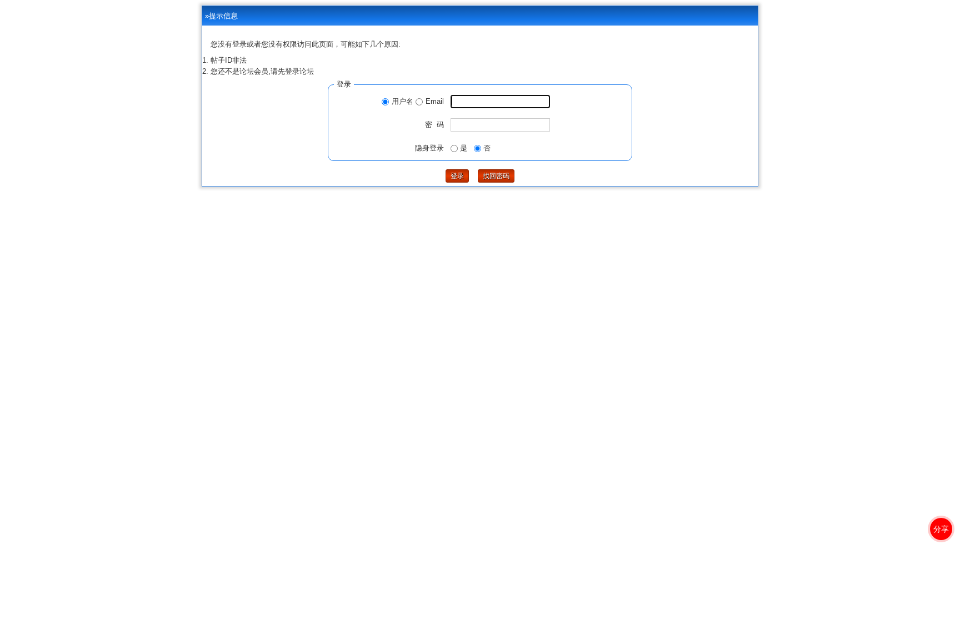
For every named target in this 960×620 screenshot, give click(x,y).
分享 (941, 529)
